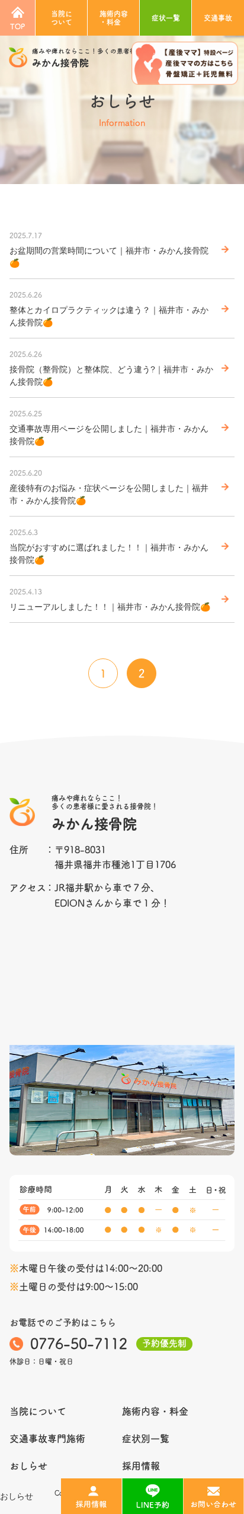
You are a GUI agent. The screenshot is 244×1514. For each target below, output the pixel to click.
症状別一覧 (145, 1438)
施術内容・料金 (113, 18)
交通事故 (218, 17)
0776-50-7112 (78, 1343)
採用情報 (141, 1466)
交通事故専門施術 (47, 1438)
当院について (61, 18)
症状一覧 (166, 17)
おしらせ (16, 1496)
